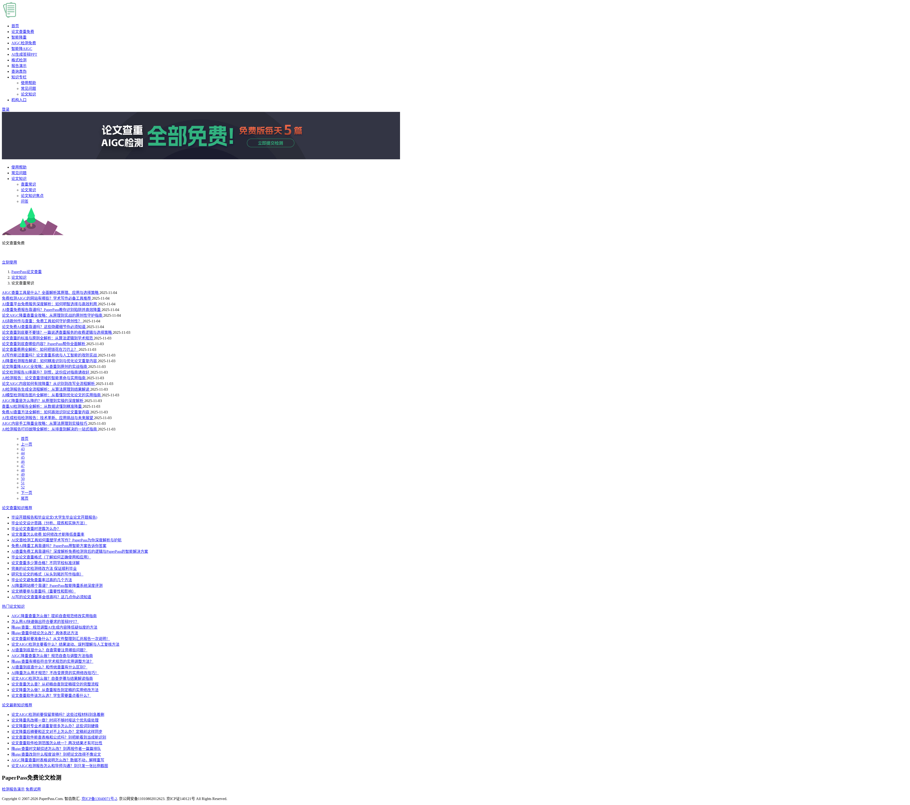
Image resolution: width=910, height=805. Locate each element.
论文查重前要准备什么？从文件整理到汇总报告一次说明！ (60, 639)
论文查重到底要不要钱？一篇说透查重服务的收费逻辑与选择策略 (57, 332)
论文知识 (28, 94)
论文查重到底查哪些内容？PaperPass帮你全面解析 (44, 344)
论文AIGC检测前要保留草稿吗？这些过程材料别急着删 (57, 715)
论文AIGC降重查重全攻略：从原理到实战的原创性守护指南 (52, 315)
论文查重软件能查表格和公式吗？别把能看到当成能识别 (58, 737)
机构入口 (19, 100)
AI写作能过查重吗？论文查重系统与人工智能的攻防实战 (50, 355)
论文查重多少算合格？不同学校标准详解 (45, 563)
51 (23, 483)
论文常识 (28, 190)
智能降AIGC (21, 49)
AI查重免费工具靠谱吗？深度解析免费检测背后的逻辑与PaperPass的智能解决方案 (79, 551)
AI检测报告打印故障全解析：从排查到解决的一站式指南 (50, 429)
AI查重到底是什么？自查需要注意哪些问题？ (49, 650)
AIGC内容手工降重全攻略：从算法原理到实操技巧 (45, 423)
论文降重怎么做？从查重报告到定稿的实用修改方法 (55, 690)
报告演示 (19, 66)
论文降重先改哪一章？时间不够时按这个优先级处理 (55, 720)
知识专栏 (19, 77)
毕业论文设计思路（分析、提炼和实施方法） (49, 523)
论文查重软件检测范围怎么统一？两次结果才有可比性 (56, 743)
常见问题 (28, 89)
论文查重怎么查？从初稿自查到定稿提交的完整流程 (55, 684)
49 (23, 474)
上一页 (26, 444)
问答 (24, 201)
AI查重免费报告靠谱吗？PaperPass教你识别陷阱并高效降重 (52, 310)
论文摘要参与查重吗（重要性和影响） (43, 591)
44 (23, 453)
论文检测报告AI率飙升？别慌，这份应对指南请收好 (46, 372)
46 (23, 462)
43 (23, 449)
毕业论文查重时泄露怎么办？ (36, 529)
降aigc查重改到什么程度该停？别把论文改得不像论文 (56, 754)
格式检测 (19, 60)
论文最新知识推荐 (17, 705)
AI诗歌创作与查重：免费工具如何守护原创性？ (42, 321)
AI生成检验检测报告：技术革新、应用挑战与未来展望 (48, 418)
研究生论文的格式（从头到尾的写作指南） (47, 574)
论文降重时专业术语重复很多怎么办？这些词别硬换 (55, 726)
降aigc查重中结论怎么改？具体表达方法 (44, 633)
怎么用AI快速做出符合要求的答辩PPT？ (45, 622)
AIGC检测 (23, 43)
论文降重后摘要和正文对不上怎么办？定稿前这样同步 (56, 732)
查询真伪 (19, 71)
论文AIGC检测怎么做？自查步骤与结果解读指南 (52, 679)
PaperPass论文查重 (26, 272)
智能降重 (19, 37)
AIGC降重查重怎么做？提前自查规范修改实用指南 (54, 616)
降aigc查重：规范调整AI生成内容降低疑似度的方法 (54, 627)
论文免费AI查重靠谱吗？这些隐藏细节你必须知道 (44, 327)
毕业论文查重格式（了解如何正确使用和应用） (51, 557)
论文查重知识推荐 (17, 508)
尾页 (24, 498)
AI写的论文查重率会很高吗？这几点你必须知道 (51, 597)
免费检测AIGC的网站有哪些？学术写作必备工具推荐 (47, 298)
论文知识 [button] (19, 179)
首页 (15, 26)
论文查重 (22, 32)
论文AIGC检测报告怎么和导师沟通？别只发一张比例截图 (59, 766)
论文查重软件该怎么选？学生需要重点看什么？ (51, 696)
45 (23, 457)
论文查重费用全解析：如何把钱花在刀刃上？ (40, 350)
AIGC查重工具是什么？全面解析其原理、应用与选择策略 (51, 293)
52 (23, 487)
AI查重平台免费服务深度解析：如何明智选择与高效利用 (50, 304)
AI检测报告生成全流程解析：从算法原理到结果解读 (46, 389)
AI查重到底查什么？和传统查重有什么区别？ (49, 667)
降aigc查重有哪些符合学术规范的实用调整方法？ (52, 661)
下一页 (26, 493)
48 (23, 470)
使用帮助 (28, 83)
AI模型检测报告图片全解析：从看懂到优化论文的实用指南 (52, 395)
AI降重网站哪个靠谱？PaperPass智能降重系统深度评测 (57, 586)
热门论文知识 (13, 606)
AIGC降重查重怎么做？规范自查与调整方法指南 (52, 656)
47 (23, 466)
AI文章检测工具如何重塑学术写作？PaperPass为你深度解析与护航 (66, 540)
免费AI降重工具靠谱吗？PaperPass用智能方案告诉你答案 (58, 546)
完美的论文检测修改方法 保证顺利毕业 (44, 569)
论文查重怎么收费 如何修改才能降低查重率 (47, 534)
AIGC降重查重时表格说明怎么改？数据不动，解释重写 (57, 760)
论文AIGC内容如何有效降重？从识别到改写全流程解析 (49, 384)
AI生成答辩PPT (24, 54)
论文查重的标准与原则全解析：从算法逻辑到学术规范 (48, 338)
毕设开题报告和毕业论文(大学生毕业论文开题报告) (54, 517)
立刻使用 (9, 262)
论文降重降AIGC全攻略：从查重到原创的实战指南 (45, 367)
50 (23, 479)
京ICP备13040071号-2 (99, 799)
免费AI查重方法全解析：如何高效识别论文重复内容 (46, 412)
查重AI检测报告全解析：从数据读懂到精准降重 (42, 406)
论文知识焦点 (32, 196)
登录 (5, 109)
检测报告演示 (13, 789)
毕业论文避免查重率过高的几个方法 (41, 580)
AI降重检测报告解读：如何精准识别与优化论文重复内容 (50, 361)
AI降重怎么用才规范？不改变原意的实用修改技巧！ (55, 673)
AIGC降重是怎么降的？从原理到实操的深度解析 (43, 401)
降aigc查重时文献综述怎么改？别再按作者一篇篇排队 (56, 749)
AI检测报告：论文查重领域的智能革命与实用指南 (44, 378)
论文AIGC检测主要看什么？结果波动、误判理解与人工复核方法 (65, 644)
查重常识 (28, 184)
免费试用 (33, 789)
